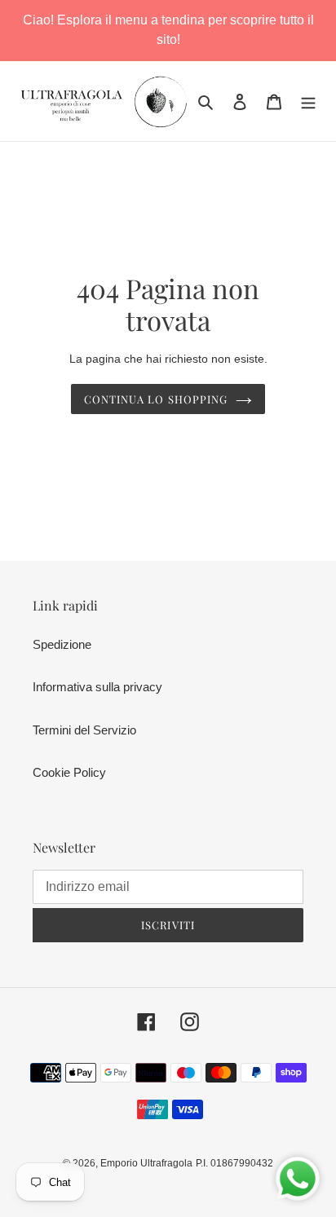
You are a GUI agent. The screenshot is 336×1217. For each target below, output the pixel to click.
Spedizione (62, 644)
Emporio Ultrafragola (146, 1163)
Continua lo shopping (156, 399)
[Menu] (308, 101)
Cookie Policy (69, 772)
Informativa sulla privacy (97, 687)
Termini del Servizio (84, 730)
